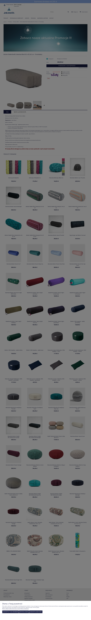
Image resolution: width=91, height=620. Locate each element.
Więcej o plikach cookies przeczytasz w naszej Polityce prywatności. (15, 608)
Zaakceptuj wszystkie (36, 611)
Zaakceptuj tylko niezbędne (10, 611)
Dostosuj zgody (24, 611)
